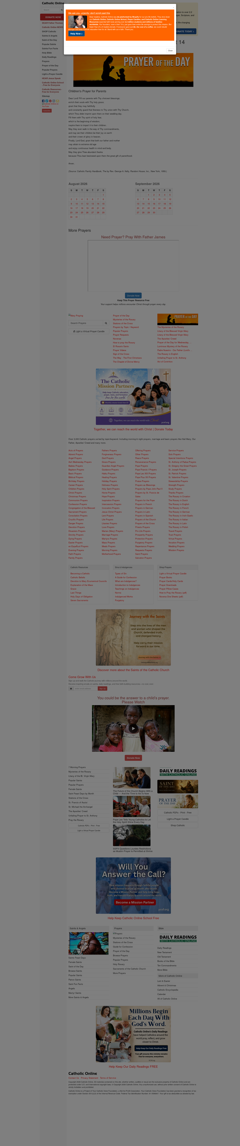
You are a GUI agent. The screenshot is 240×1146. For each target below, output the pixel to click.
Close (170, 50)
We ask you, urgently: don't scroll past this (89, 13)
